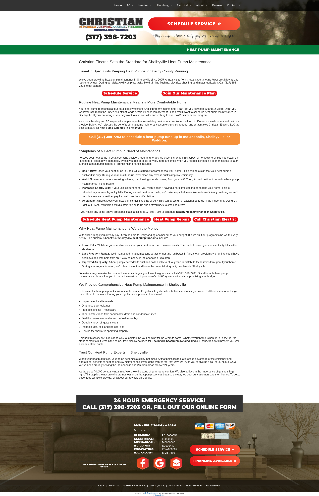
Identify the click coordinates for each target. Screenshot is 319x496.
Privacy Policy (159, 495)
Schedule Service (120, 93)
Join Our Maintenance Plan (189, 93)
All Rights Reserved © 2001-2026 (171, 493)
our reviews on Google (138, 377)
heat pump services (150, 374)
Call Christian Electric (215, 219)
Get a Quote (157, 485)
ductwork (87, 175)
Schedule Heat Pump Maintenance (115, 219)
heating (95, 121)
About (200, 5)
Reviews (217, 5)
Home (118, 5)
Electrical (182, 5)
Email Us (113, 485)
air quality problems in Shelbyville (185, 266)
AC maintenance (130, 362)
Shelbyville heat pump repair (170, 341)
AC (128, 5)
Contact (232, 5)
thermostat (97, 331)
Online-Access (151, 493)
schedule (220, 179)
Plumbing (163, 5)
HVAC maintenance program (190, 115)
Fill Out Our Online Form (195, 407)
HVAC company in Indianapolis (137, 258)
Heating (143, 5)
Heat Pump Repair (171, 219)
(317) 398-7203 (111, 37)
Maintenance (194, 485)
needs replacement (156, 112)
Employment (213, 485)
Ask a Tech (175, 485)
